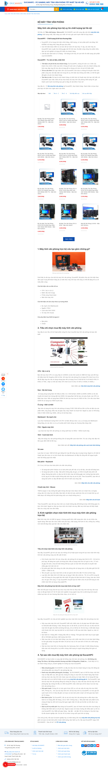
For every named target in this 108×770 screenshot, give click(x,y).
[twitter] (94, 746)
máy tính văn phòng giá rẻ (78, 679)
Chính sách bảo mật (37, 751)
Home (6, 13)
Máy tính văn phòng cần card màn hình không (85, 445)
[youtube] (97, 746)
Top (3, 395)
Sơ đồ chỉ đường (36, 748)
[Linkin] (91, 746)
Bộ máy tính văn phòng (55, 86)
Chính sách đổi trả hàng (64, 757)
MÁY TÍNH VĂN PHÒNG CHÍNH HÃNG (17, 13)
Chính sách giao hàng (64, 751)
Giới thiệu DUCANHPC (38, 745)
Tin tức (34, 754)
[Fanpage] (85, 746)
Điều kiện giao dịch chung (65, 745)
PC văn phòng (61, 722)
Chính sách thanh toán (64, 754)
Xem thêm (68, 239)
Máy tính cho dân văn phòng (91, 483)
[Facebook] (82, 746)
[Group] (88, 746)
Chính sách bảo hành (63, 748)
